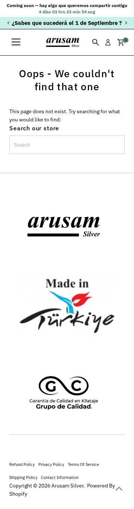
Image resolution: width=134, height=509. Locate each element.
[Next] (125, 22)
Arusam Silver (67, 485)
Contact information (60, 477)
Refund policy (22, 464)
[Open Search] (95, 42)
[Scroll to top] (119, 488)
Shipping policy (23, 477)
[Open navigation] (16, 42)
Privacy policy (51, 464)
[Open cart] (121, 42)
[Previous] (8, 22)
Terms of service (83, 464)
